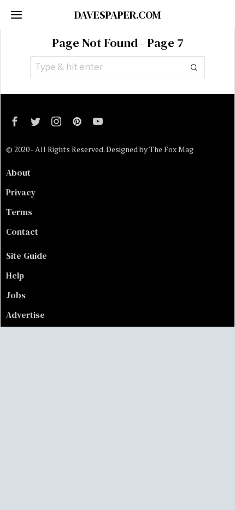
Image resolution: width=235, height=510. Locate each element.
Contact (22, 231)
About (18, 172)
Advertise (25, 315)
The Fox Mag (171, 149)
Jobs (16, 295)
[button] (194, 67)
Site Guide (26, 256)
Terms (19, 212)
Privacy (21, 192)
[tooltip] (15, 121)
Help (15, 275)
